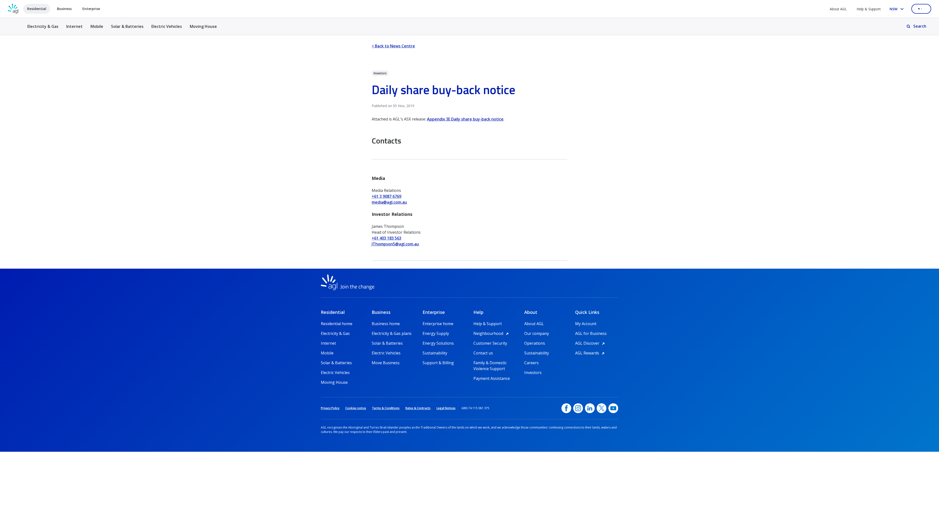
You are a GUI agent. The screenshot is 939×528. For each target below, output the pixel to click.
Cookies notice (355, 408)
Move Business (386, 362)
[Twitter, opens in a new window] (601, 408)
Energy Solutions (438, 343)
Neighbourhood (491, 333)
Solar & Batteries (127, 26)
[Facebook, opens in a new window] (566, 408)
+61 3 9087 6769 (386, 196)
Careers (531, 362)
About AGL (838, 9)
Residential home (336, 323)
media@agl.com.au (389, 202)
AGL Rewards (590, 353)
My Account (585, 323)
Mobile (96, 26)
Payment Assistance (491, 378)
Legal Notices (446, 408)
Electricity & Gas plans (392, 333)
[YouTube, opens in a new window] (613, 408)
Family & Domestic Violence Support (490, 363)
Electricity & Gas (42, 29)
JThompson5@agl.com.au (395, 244)
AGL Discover (590, 343)
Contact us (483, 353)
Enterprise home (438, 323)
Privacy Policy (330, 408)
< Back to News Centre (393, 46)
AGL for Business (591, 333)
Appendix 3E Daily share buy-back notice (465, 119)
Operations (534, 343)
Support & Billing (438, 362)
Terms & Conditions (386, 408)
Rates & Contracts (418, 408)
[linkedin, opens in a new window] (590, 408)
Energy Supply (436, 333)
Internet (74, 26)
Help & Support (869, 9)
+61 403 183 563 (386, 238)
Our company (536, 333)
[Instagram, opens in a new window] (578, 408)
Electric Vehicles (166, 26)
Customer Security (490, 343)
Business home (386, 323)
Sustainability (435, 353)
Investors (533, 372)
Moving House (203, 26)
